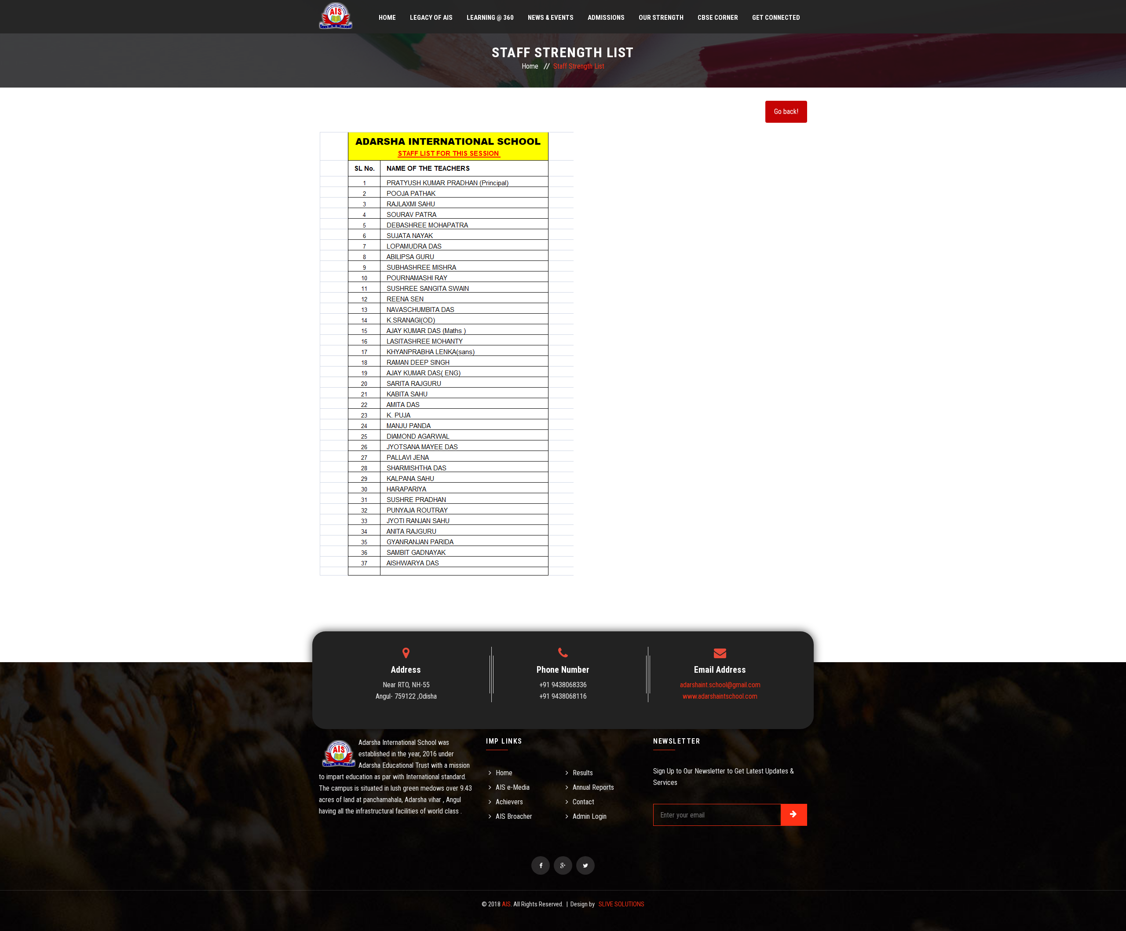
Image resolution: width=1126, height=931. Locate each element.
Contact (583, 802)
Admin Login (590, 816)
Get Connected (776, 18)
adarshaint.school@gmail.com (720, 685)
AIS (506, 904)
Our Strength (661, 18)
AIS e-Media (513, 787)
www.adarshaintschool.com (720, 696)
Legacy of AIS (431, 18)
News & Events (551, 18)
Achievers (509, 802)
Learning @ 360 (490, 18)
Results (583, 773)
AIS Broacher (514, 816)
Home (387, 18)
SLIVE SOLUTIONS (621, 904)
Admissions (606, 18)
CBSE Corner (718, 18)
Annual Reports (593, 787)
